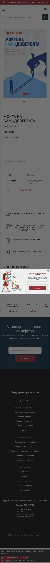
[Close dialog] (48, 271)
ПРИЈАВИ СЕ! (37, 288)
